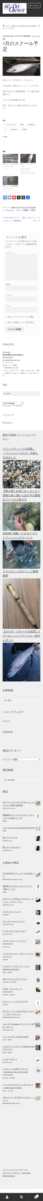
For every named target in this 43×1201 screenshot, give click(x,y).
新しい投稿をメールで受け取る (21, 322)
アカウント (7, 1197)
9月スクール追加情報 (10, 186)
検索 (21, 1197)
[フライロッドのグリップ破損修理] (21, 603)
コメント (10, 252)
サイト (8, 306)
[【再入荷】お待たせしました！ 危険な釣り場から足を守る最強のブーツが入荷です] (21, 516)
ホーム (7, 26)
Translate (19, 406)
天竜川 (33, 210)
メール (9, 295)
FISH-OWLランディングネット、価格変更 (12, 219)
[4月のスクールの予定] (10, 158)
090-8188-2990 (8, 357)
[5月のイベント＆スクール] (28, 158)
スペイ (18, 210)
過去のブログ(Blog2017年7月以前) (24, 26)
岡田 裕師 (26, 36)
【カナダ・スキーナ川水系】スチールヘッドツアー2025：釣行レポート (21, 636)
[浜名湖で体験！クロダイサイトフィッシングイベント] (21, 554)
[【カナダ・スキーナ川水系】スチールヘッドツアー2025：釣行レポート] (21, 662)
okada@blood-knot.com (11, 360)
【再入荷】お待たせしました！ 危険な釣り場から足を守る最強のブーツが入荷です (21, 495)
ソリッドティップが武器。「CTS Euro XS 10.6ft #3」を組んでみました (20, 453)
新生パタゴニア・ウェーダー (31, 219)
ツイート (6, 721)
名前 (8, 284)
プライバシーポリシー (12, 1173)
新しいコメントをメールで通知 (21, 317)
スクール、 (11, 210)
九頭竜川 (26, 210)
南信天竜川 (20, 91)
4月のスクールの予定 (10, 164)
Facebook (8, 731)
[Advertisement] (21, 1135)
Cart (33, 1195)
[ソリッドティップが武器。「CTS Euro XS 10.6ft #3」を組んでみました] (21, 474)
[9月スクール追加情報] (10, 180)
